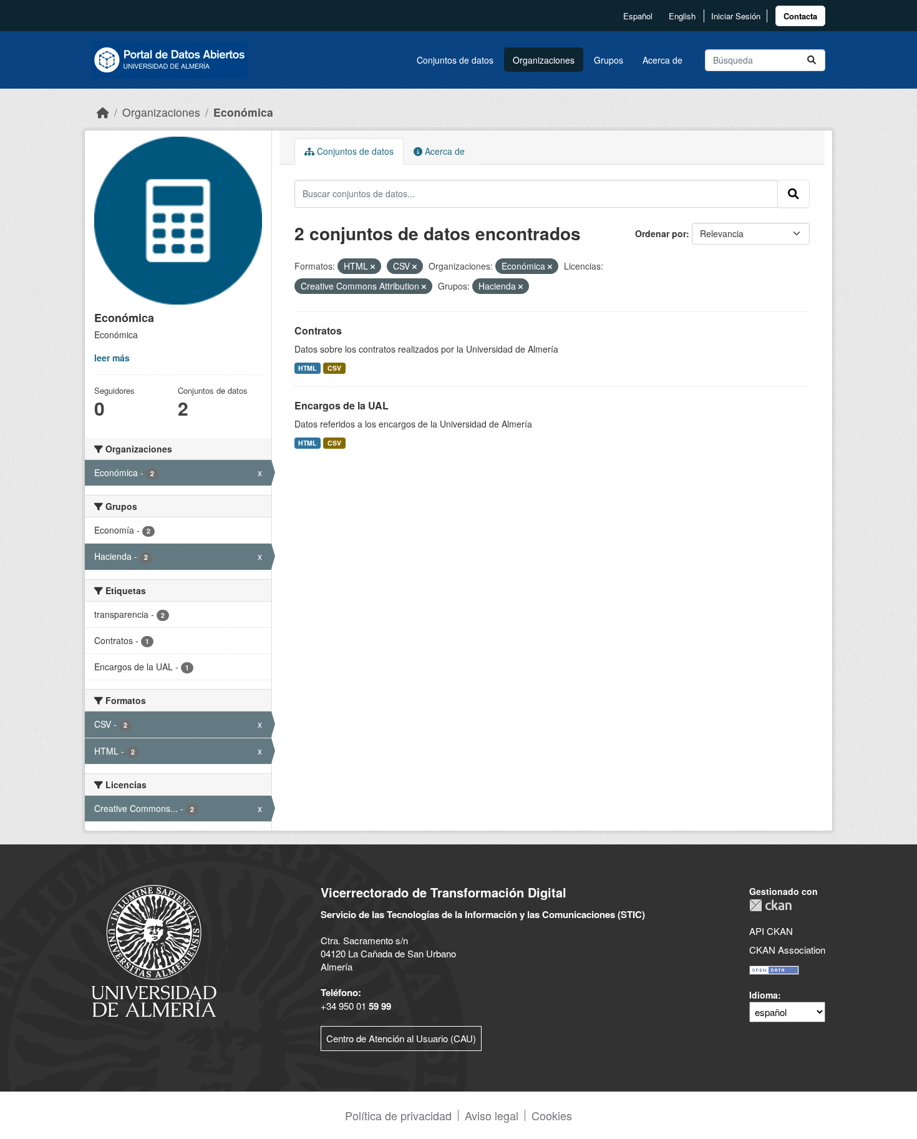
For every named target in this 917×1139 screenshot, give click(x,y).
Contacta (800, 16)
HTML (307, 368)
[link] (800, 16)
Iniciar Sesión (735, 16)
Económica (243, 112)
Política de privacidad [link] (398, 1115)
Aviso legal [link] (491, 1115)
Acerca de (662, 60)
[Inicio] (103, 112)
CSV (334, 368)
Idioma (763, 995)
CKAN (770, 905)
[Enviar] (811, 60)
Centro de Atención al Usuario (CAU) (401, 1038)
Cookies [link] (551, 1115)
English (682, 16)
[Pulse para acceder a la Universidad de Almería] (154, 949)
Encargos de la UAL (341, 405)
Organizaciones (544, 60)
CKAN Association (787, 949)
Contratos (318, 330)
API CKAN (771, 930)
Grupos (608, 60)
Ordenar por (660, 233)
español (638, 16)
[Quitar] (373, 266)
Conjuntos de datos (455, 60)
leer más (112, 357)
